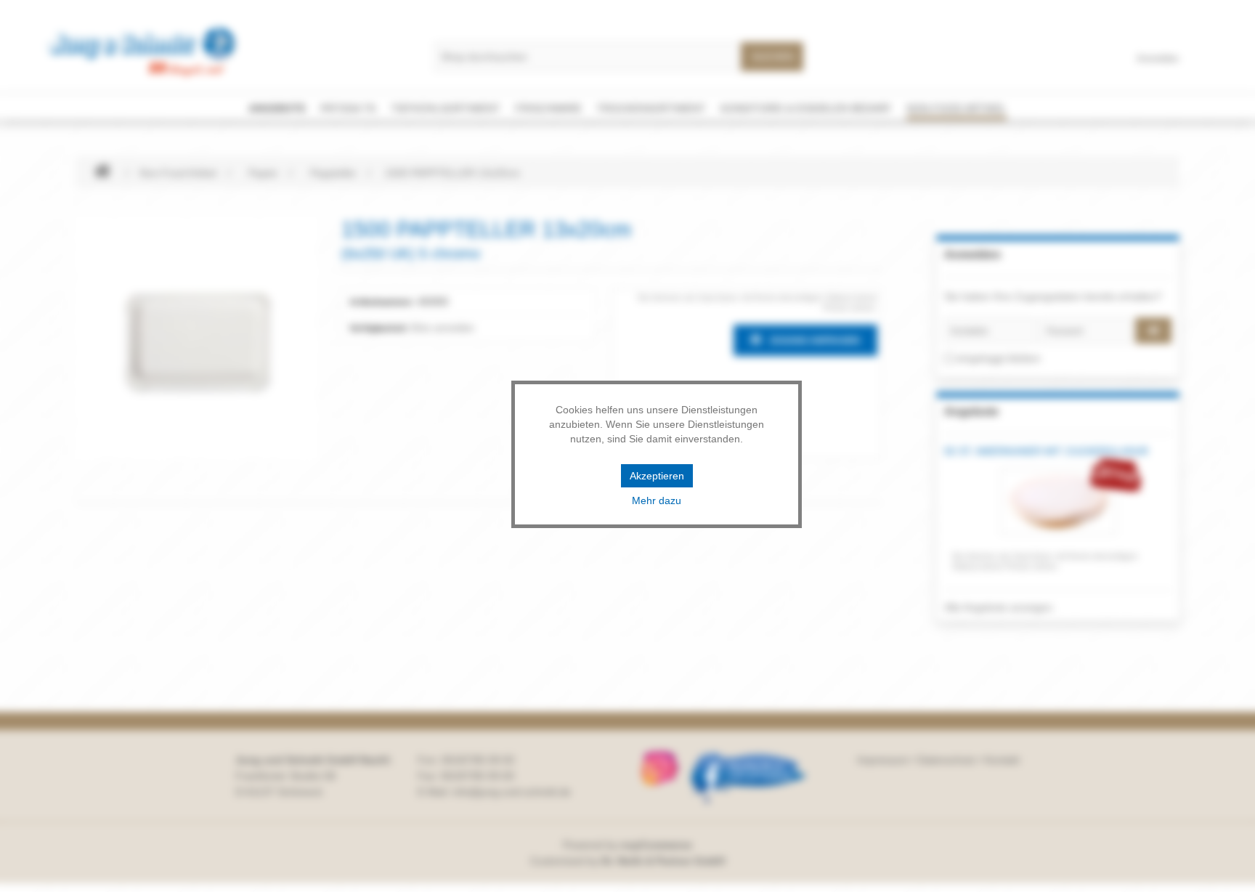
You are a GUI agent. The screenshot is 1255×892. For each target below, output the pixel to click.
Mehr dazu (656, 500)
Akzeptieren (657, 476)
